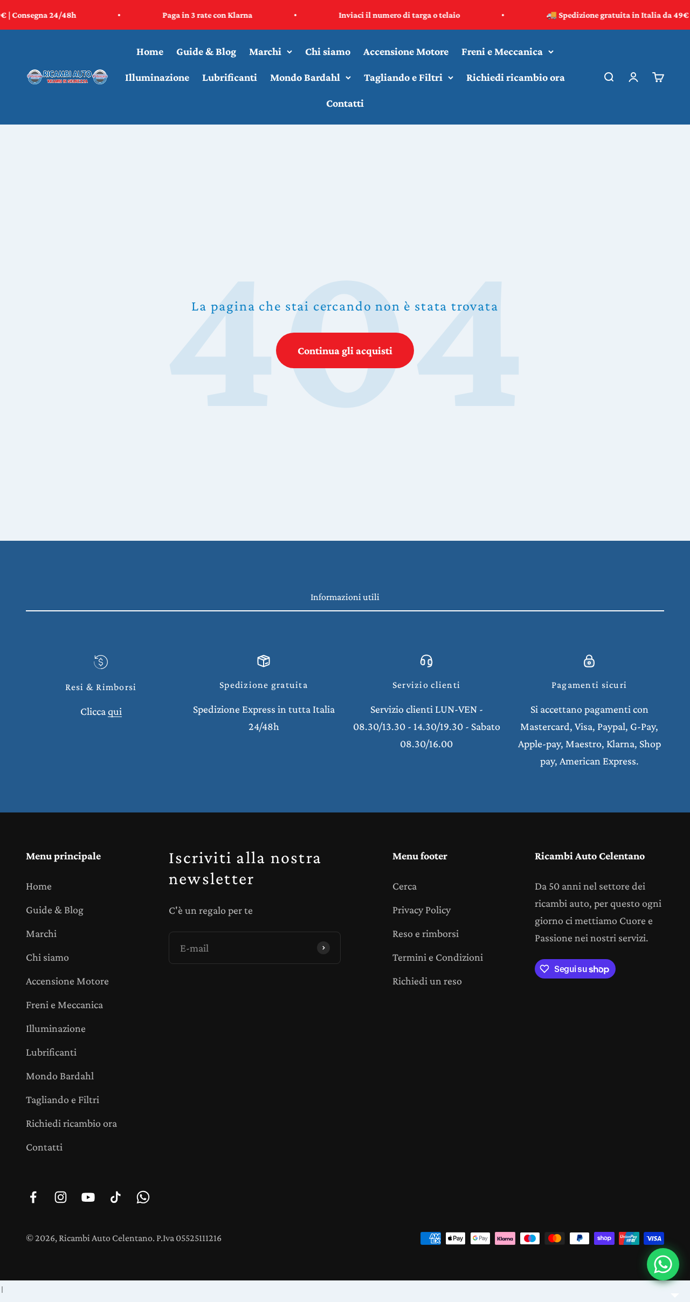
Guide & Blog (206, 51)
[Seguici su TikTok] (115, 1197)
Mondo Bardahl (305, 77)
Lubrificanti (229, 77)
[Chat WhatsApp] (663, 1264)
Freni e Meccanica (502, 51)
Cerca (404, 886)
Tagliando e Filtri (403, 77)
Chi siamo (327, 51)
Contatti (345, 103)
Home (149, 51)
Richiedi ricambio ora (515, 77)
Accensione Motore (405, 51)
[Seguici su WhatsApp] (143, 1197)
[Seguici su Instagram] (60, 1197)
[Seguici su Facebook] (33, 1197)
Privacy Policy (421, 909)
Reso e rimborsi (425, 933)
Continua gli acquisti (345, 350)
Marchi (265, 51)
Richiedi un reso (427, 981)
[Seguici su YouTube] (88, 1197)
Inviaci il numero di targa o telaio (373, 14)
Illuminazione (157, 77)
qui (115, 711)
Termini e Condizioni (437, 957)
